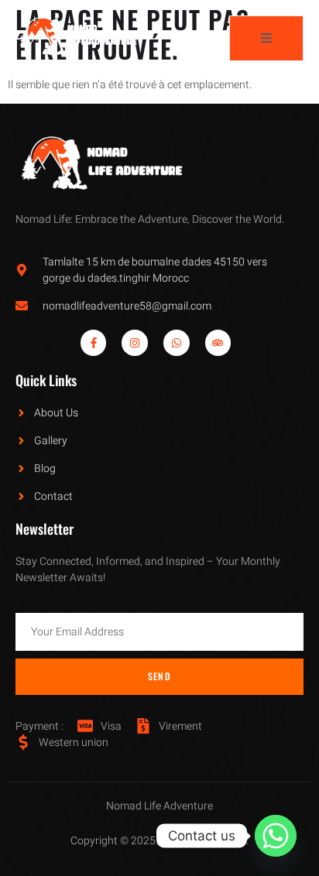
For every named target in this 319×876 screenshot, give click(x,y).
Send (159, 676)
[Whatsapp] (176, 343)
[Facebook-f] (94, 343)
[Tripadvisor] (218, 343)
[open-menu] (266, 38)
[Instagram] (135, 343)
